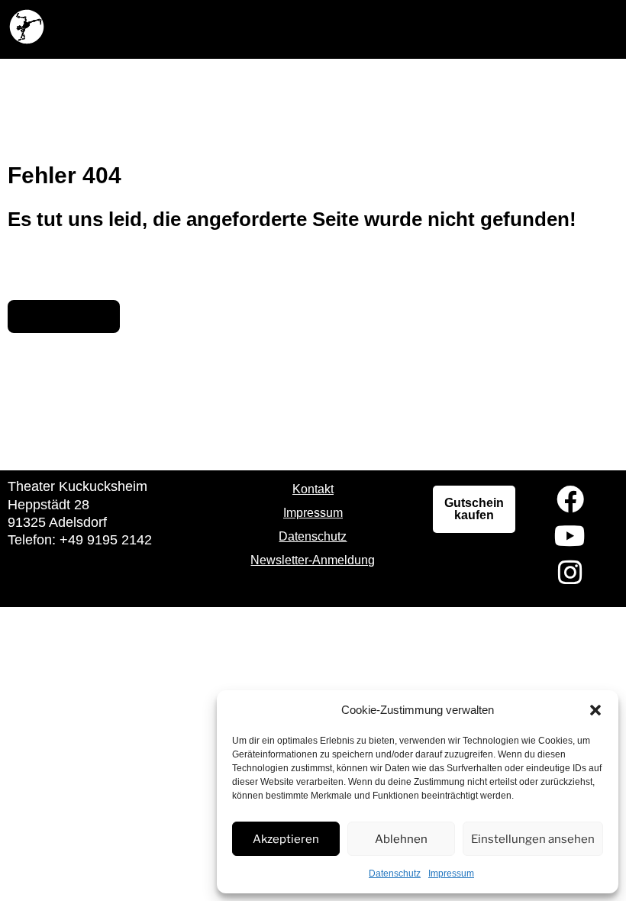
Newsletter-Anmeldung (312, 560)
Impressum (451, 873)
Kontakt (313, 489)
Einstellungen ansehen (533, 839)
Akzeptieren (286, 839)
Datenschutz (395, 873)
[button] (595, 710)
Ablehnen (401, 839)
